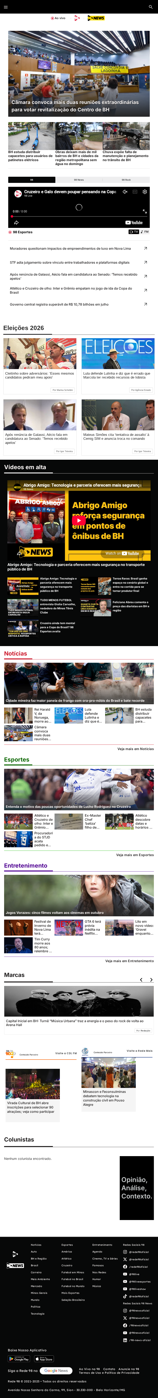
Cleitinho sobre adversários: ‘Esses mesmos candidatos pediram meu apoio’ (39, 375)
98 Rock (126, 179)
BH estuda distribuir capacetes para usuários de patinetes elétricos (144, 721)
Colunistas (19, 1139)
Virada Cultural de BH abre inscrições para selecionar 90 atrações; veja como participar (30, 1107)
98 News (79, 179)
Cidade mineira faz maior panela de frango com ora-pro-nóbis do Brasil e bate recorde (75, 700)
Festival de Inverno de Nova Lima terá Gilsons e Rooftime (42, 931)
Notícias (15, 653)
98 (31, 179)
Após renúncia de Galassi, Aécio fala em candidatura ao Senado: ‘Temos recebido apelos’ (36, 438)
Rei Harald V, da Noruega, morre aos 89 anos (42, 717)
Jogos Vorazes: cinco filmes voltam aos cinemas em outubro (55, 913)
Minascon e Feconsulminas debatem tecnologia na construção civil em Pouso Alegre (104, 1098)
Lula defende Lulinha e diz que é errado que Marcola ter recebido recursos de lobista (116, 375)
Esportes (16, 759)
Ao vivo (60, 18)
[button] (151, 7)
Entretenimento (25, 865)
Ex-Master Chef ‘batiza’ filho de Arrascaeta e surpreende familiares (94, 829)
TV (136, 231)
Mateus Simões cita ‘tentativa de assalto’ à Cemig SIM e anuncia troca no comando (116, 437)
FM (146, 231)
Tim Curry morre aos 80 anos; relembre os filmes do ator (43, 949)
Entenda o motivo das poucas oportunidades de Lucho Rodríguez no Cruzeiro (68, 807)
